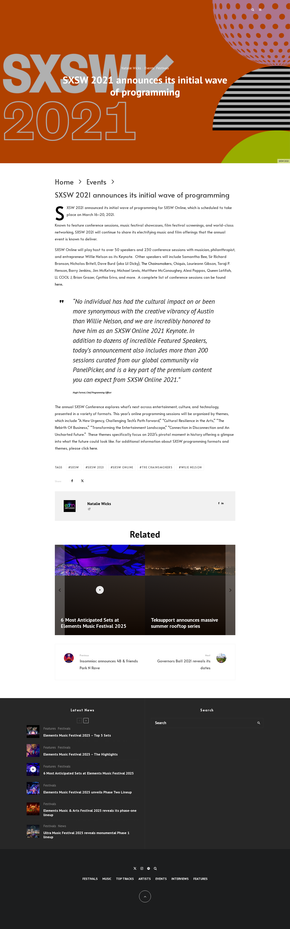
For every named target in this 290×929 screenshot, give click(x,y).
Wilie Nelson (191, 467)
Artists (144, 879)
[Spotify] (148, 868)
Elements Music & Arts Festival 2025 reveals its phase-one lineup (90, 812)
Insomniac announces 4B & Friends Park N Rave (109, 662)
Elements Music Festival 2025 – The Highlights (80, 754)
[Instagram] (141, 868)
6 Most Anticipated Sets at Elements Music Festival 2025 (88, 773)
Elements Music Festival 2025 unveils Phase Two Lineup (87, 792)
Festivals (162, 68)
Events (149, 68)
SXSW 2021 (96, 467)
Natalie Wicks (131, 68)
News (62, 826)
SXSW (74, 467)
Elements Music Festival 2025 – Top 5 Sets (77, 735)
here (58, 284)
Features (49, 728)
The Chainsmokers (156, 263)
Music (106, 879)
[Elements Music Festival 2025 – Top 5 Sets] (152, 590)
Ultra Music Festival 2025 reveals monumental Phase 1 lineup (86, 835)
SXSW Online (123, 467)
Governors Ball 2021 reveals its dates (183, 662)
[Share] (72, 480)
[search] (258, 723)
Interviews (180, 879)
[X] (134, 868)
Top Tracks (125, 879)
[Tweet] (82, 480)
